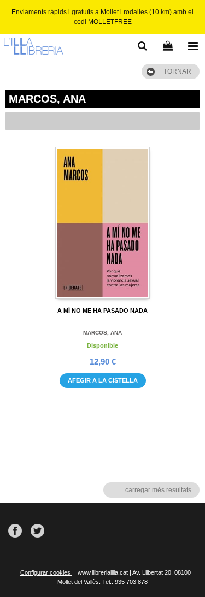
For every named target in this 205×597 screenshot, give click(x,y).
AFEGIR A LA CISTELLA (103, 380)
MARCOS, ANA (102, 333)
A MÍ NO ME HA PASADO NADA (102, 310)
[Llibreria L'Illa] (33, 47)
